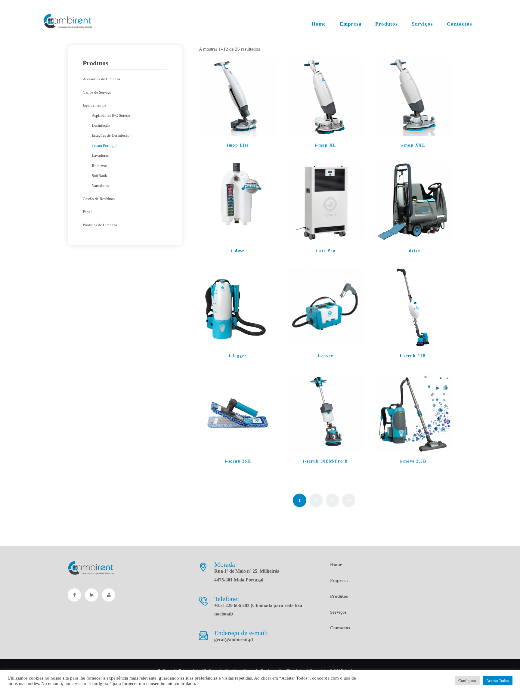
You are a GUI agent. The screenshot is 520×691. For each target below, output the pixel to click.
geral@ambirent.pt (233, 639)
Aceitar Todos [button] (497, 680)
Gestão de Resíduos (99, 199)
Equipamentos (94, 105)
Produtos (339, 596)
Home (336, 564)
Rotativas (99, 165)
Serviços (338, 612)
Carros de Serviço (97, 92)
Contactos (340, 627)
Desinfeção (101, 125)
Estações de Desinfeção (111, 135)
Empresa (339, 580)
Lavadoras (100, 155)
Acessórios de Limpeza (101, 79)
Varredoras (100, 185)
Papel (87, 211)
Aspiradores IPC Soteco (111, 115)
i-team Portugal (104, 145)
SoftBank (99, 175)
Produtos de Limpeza (100, 225)
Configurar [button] (467, 680)
